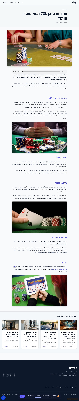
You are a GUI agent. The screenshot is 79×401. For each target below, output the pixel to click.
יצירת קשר (5, 2)
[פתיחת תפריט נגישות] (3, 397)
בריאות (47, 387)
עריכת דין (65, 387)
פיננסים (52, 387)
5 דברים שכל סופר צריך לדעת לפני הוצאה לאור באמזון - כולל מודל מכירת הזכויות (68, 336)
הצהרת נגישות (10, 394)
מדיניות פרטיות (17, 394)
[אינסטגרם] (3, 375)
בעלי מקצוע (59, 387)
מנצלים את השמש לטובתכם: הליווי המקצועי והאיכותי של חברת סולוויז (49, 336)
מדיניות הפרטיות (38, 397)
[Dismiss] (77, 399)
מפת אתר (3, 394)
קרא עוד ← (63, 346)
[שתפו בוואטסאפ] (7, 375)
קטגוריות (17, 2)
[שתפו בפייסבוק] (14, 375)
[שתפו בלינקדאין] (10, 375)
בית (22, 2)
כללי (63, 9)
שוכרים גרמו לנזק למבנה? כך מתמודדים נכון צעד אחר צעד (30, 335)
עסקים (71, 387)
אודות (11, 2)
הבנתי (22, 396)
